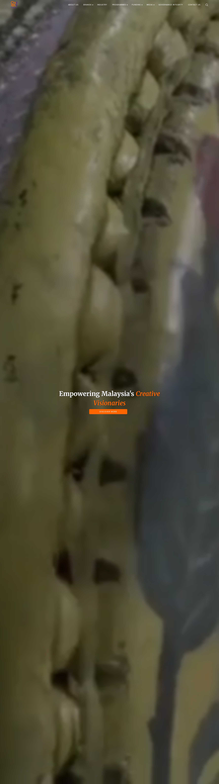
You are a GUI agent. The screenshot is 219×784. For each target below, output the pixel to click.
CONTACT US (194, 5)
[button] (89, 5)
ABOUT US (73, 5)
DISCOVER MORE (108, 412)
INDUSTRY (102, 5)
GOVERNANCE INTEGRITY (171, 5)
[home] (14, 4)
